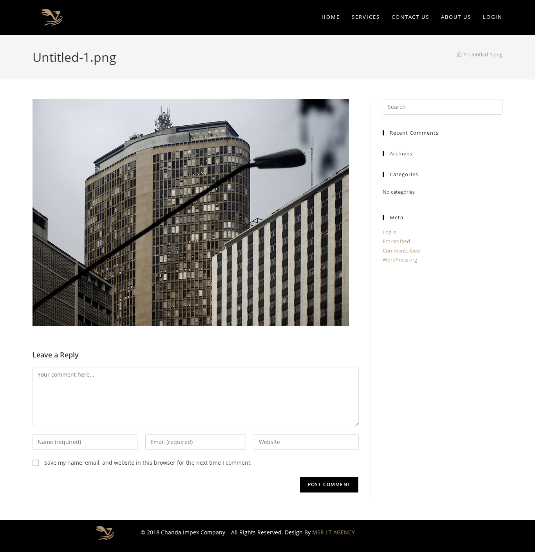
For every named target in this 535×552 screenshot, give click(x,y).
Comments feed (401, 250)
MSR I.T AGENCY (333, 532)
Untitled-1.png (485, 54)
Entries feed (396, 241)
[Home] (459, 54)
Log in (390, 232)
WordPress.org (400, 259)
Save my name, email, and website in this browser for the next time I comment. (148, 462)
